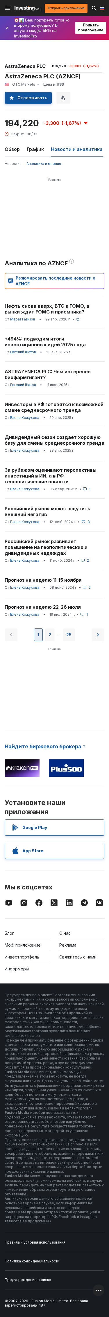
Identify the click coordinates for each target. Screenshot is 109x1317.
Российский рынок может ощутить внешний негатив (47, 511)
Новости (12, 163)
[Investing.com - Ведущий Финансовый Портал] (28, 8)
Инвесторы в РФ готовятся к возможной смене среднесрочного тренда (54, 407)
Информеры (17, 968)
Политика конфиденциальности (32, 1261)
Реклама (67, 945)
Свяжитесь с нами (78, 956)
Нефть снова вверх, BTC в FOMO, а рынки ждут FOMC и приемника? (47, 309)
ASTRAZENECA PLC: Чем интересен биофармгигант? (48, 374)
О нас (65, 933)
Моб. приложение (23, 945)
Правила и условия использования (35, 1242)
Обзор (12, 149)
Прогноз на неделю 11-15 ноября (43, 580)
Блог (9, 933)
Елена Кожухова (24, 417)
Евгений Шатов (23, 352)
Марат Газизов (22, 319)
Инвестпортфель (22, 956)
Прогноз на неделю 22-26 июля (43, 607)
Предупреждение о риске (28, 1280)
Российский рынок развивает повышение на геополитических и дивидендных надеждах (46, 547)
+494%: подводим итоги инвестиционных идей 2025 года (45, 341)
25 (69, 634)
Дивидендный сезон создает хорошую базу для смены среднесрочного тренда (54, 440)
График (35, 149)
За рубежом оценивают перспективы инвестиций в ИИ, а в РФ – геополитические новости (51, 475)
